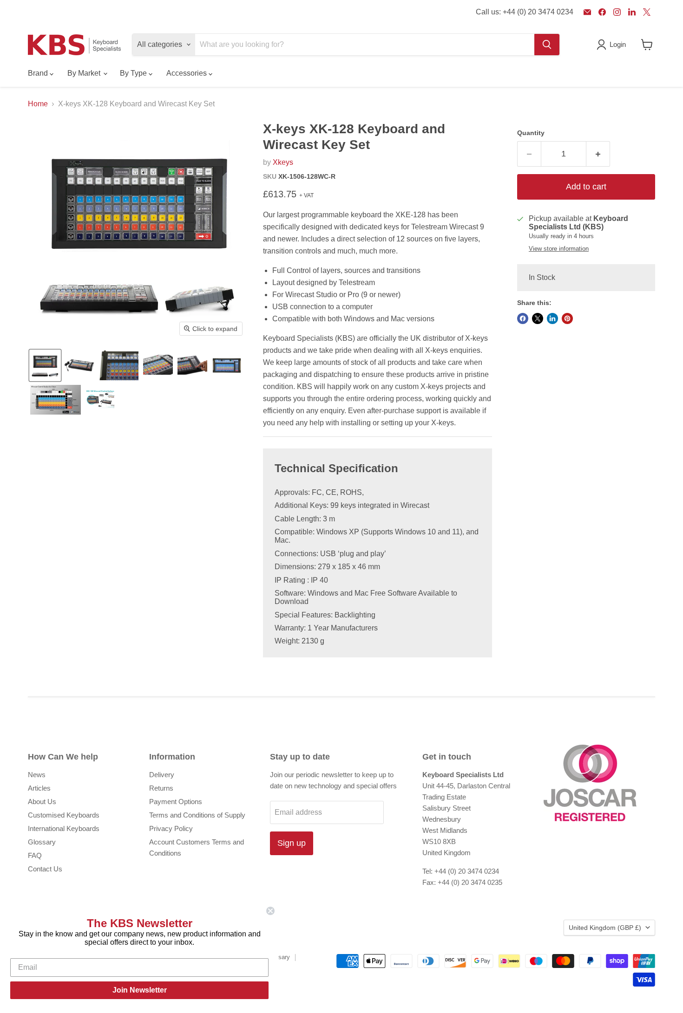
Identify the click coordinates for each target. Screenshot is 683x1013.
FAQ (35, 855)
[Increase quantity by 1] (598, 154)
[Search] (546, 44)
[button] (45, 365)
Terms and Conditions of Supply (197, 815)
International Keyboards (63, 828)
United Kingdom (605, 927)
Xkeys (283, 162)
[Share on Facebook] (522, 318)
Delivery (161, 775)
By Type (134, 73)
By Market (84, 73)
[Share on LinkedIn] (552, 318)
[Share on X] (537, 318)
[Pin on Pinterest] (567, 318)
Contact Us (45, 869)
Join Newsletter (139, 990)
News (37, 775)
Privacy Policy (171, 828)
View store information (559, 249)
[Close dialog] (270, 911)
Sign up (291, 843)
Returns (161, 788)
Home (38, 104)
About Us (42, 801)
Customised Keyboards (63, 815)
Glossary (42, 842)
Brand (39, 73)
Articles (39, 788)
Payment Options (175, 801)
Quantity (531, 132)
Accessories (187, 73)
